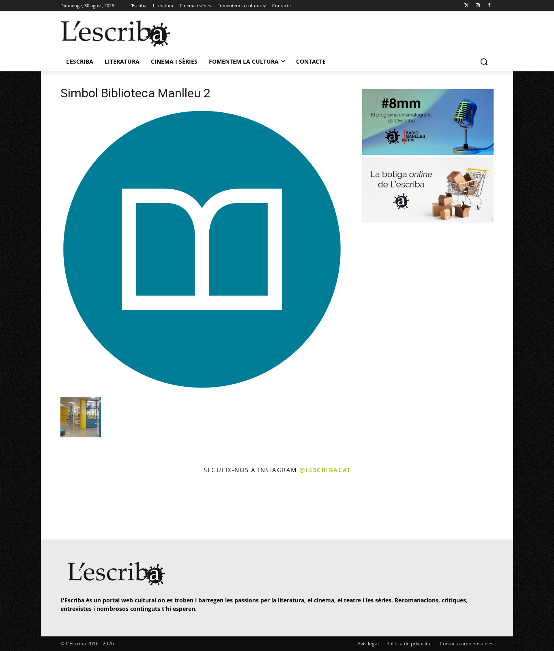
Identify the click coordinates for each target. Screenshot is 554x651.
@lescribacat (324, 470)
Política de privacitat (409, 643)
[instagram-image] (69, 507)
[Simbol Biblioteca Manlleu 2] (201, 388)
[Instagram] (477, 6)
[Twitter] (466, 6)
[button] (484, 61)
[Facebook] (489, 6)
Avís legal (368, 643)
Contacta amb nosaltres (467, 643)
